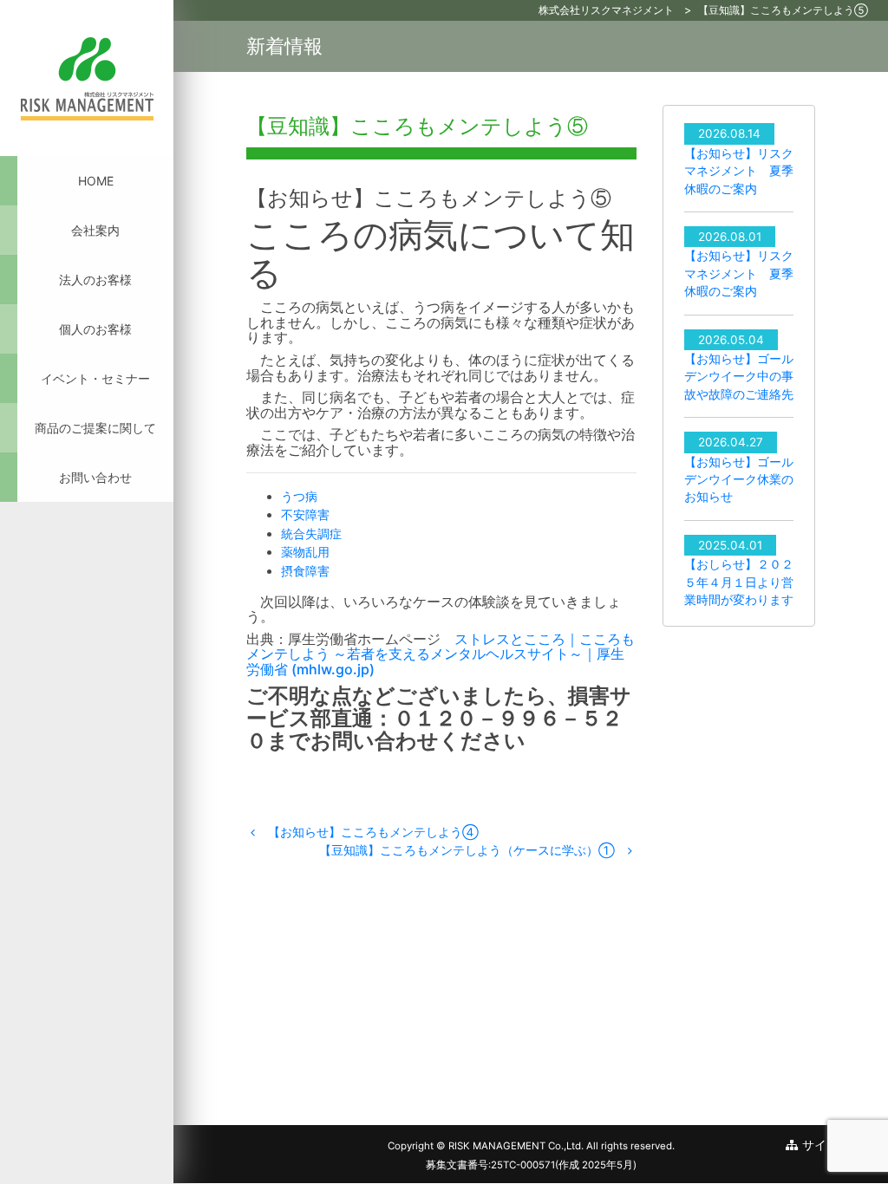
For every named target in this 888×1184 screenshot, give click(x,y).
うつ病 (299, 496)
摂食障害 (305, 570)
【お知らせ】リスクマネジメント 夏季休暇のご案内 (738, 171)
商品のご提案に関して (95, 427)
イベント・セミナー (95, 378)
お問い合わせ (95, 477)
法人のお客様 (95, 279)
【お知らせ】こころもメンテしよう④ (371, 832)
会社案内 (95, 230)
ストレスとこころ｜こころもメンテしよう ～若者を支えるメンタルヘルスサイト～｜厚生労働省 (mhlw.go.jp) (440, 654)
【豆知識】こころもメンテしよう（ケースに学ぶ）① (468, 850)
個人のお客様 (95, 329)
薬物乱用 (305, 551)
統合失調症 (311, 533)
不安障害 (305, 514)
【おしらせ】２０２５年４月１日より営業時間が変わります (738, 582)
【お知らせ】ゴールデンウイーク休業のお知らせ (738, 479)
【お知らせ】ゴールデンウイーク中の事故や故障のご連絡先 (738, 376)
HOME (96, 180)
